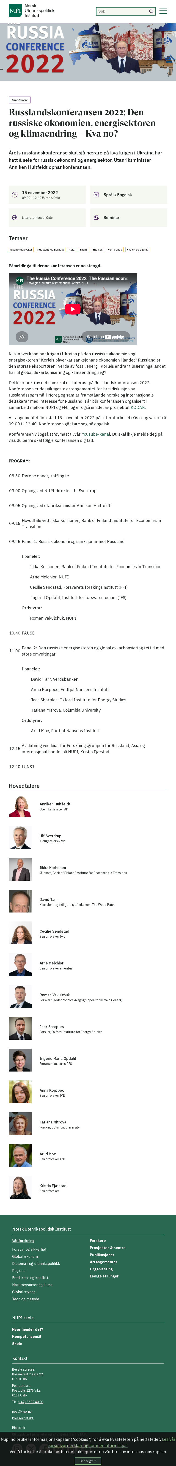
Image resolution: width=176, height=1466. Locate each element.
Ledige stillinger (104, 1276)
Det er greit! (88, 1461)
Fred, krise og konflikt (30, 1277)
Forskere (98, 1240)
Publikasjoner (102, 1255)
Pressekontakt (23, 1418)
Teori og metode (25, 1299)
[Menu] (163, 11)
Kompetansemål (26, 1336)
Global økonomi (25, 1256)
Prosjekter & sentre (108, 1247)
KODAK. (138, 407)
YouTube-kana (95, 434)
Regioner (19, 1270)
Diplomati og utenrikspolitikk (36, 1263)
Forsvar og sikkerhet (29, 1249)
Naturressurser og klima (32, 1284)
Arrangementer (103, 1262)
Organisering (101, 1269)
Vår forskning (23, 1240)
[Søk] (151, 11)
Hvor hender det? (27, 1329)
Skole (17, 1343)
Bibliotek (18, 1428)
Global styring (24, 1292)
